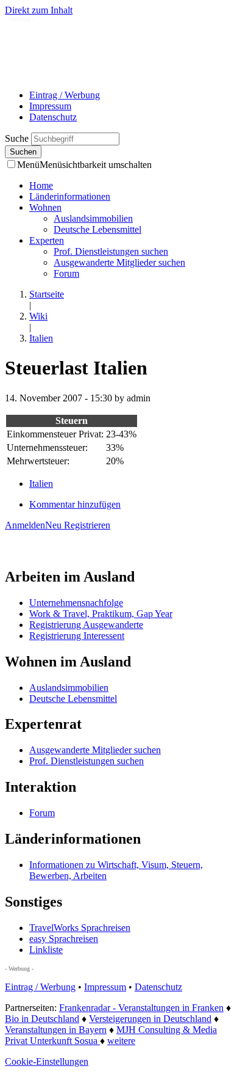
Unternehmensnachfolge (76, 602)
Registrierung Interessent (76, 635)
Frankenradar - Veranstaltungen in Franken (141, 1007)
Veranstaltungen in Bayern (56, 1029)
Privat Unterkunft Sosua (52, 1040)
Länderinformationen (69, 196)
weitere (121, 1040)
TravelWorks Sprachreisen (79, 927)
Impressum (50, 106)
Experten (46, 240)
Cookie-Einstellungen (46, 1061)
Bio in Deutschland (42, 1018)
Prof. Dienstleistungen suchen (111, 251)
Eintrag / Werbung (64, 95)
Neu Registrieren (77, 525)
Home (41, 185)
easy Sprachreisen (63, 938)
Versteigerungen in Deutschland (150, 1018)
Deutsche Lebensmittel (97, 229)
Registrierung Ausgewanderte (86, 624)
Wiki (38, 316)
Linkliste (46, 949)
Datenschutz (53, 117)
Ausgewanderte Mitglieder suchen (119, 262)
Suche (18, 138)
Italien (41, 338)
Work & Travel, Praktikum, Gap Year (100, 613)
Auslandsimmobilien (93, 218)
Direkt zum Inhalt (38, 10)
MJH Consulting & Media (166, 1029)
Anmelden (25, 525)
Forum (66, 273)
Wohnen (45, 207)
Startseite (46, 294)
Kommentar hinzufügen (75, 504)
